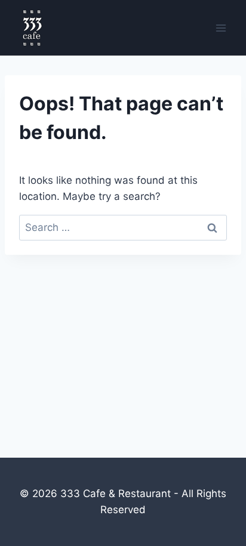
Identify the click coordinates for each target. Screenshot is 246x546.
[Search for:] (123, 227)
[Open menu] (221, 27)
